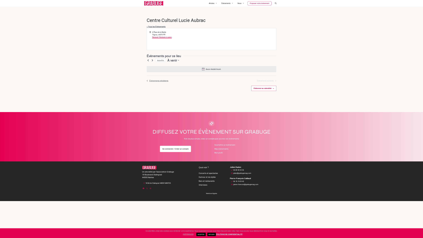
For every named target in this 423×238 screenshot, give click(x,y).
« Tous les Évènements (156, 27)
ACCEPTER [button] (201, 234)
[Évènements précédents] (148, 60)
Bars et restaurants (207, 181)
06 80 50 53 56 (238, 170)
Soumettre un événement (224, 145)
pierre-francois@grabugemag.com (245, 184)
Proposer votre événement (259, 3)
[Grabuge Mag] (153, 3)
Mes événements (221, 149)
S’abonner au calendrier (263, 88)
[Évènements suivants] (152, 60)
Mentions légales (211, 193)
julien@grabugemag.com (242, 173)
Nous (239, 3)
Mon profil (218, 153)
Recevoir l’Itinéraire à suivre (162, 37)
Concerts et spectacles (208, 173)
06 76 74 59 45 (238, 181)
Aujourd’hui (160, 60)
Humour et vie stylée (207, 177)
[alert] (211, 69)
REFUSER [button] (211, 234)
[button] (276, 3)
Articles (211, 3)
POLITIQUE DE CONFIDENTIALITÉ (229, 234)
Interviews (203, 185)
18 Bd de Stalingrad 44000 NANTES (158, 183)
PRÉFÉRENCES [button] (188, 234)
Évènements (226, 3)
